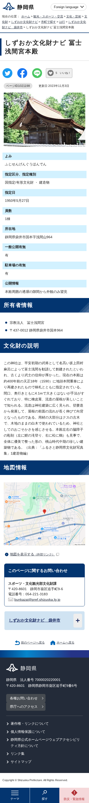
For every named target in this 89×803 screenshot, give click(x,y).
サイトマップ (21, 762)
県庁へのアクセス (24, 707)
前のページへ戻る (33, 642)
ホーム (25, 16)
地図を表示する (32, 554)
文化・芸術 (73, 16)
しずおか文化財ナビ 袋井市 (34, 620)
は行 (62, 22)
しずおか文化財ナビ (24, 22)
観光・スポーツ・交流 (48, 16)
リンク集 (17, 754)
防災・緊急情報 (74, 799)
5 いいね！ (63, 72)
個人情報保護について (28, 732)
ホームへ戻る (65, 642)
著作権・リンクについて (30, 723)
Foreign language (66, 7)
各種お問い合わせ (24, 698)
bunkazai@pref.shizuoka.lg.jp (37, 599)
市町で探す (48, 22)
